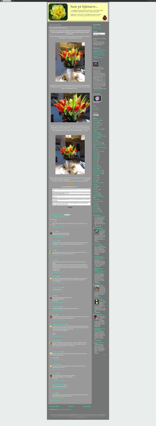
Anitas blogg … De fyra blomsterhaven (100, 329)
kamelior (95, 161)
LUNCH (95, 163)
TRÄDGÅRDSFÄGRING (98, 196)
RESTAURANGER (97, 182)
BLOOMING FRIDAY (97, 129)
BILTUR (95, 127)
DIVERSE (95, 137)
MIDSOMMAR (96, 166)
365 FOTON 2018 (97, 120)
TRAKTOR (95, 193)
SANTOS (95, 186)
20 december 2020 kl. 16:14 (58, 369)
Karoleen (54, 392)
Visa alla (104, 354)
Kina (53, 221)
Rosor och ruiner (98, 299)
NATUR (95, 175)
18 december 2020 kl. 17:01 (58, 226)
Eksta (94, 26)
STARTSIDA (96, 107)
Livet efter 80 (97, 243)
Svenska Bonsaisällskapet (99, 54)
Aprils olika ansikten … (99, 330)
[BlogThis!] (66, 214)
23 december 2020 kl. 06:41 (58, 398)
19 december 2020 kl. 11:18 (58, 336)
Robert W (54, 231)
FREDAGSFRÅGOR (97, 151)
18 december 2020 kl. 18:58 (58, 236)
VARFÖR (95, 199)
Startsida (71, 406)
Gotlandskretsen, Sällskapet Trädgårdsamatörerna (99, 51)
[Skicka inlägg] (62, 214)
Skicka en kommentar (56, 400)
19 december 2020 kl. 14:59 (58, 347)
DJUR (94, 139)
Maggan (54, 314)
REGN (94, 180)
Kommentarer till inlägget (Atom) (64, 409)
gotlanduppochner (99, 256)
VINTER (95, 204)
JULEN (94, 159)
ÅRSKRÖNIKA (96, 209)
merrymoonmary (73, 417)
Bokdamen (55, 276)
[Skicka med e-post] (65, 214)
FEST (94, 149)
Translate (103, 35)
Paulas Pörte (97, 215)
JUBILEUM (95, 158)
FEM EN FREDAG (62, 216)
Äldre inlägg (86, 406)
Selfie (94, 187)
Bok (94, 130)
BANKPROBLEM (97, 123)
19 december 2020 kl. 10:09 (58, 310)
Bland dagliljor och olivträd (99, 343)
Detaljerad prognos (97, 28)
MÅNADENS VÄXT (97, 172)
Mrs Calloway (55, 340)
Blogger (83, 417)
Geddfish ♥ (55, 373)
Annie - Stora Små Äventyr (58, 384)
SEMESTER (96, 189)
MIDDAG (95, 165)
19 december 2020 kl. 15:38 (58, 359)
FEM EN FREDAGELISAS (99, 147)
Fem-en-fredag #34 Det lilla (100, 216)
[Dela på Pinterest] (69, 214)
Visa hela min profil (97, 90)
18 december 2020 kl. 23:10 (58, 291)
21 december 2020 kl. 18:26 (58, 388)
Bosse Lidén (55, 240)
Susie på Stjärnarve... (99, 67)
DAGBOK (56, 216)
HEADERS (95, 154)
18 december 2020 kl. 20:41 (58, 255)
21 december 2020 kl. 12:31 (58, 380)
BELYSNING (96, 125)
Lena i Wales (55, 364)
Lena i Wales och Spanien (98, 269)
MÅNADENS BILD (97, 170)
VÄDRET (95, 206)
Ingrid (53, 295)
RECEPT (95, 179)
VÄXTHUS (95, 208)
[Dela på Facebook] (68, 214)
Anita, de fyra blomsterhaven (59, 324)
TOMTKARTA (96, 109)
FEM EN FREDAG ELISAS (99, 144)
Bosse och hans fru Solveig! (77, 179)
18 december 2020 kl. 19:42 (58, 246)
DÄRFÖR (95, 141)
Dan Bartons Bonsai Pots (98, 53)
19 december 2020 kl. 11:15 (58, 319)
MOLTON (95, 168)
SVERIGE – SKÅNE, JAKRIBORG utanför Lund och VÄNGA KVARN (100, 271)
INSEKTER (95, 156)
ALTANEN (95, 122)
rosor (94, 184)
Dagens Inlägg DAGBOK (98, 136)
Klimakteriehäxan (56, 306)
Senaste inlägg (54, 406)
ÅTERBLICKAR (96, 211)
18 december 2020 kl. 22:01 (58, 272)
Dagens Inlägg (96, 134)
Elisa (77, 186)
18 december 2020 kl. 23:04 (58, 283)
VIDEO (94, 203)
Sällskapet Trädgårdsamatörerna (98, 57)
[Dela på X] (67, 214)
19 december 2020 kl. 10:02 (58, 302)
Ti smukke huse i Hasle (99, 257)
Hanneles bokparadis (57, 287)
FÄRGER (95, 152)
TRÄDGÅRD (96, 194)
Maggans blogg (98, 284)
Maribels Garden (98, 314)
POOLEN (95, 177)
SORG (94, 191)
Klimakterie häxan (99, 228)
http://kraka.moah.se (57, 351)
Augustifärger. (102, 315)
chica (53, 250)
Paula (53, 260)
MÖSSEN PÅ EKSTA (98, 173)
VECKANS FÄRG (97, 201)
